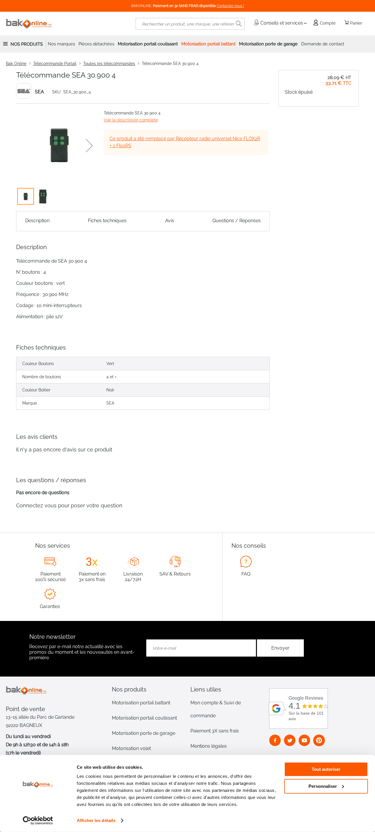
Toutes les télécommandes (109, 63)
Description (37, 220)
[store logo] (29, 24)
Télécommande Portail (54, 63)
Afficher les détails (96, 820)
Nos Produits (27, 44)
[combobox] (190, 24)
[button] (89, 145)
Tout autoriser (326, 769)
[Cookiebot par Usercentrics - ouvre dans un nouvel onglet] (38, 820)
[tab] (148, 689)
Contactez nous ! (230, 6)
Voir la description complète (131, 120)
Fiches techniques (107, 220)
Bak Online (16, 63)
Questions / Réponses (236, 220)
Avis (169, 220)
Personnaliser (322, 785)
